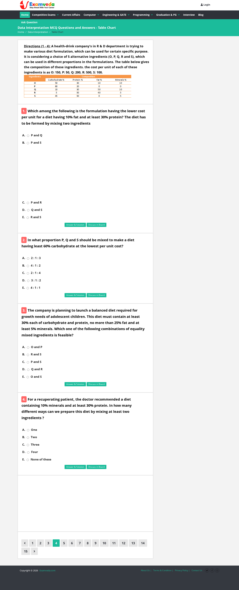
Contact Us (197, 570)
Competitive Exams (43, 14)
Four (34, 452)
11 (114, 543)
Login (206, 4)
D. (23, 210)
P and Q (36, 135)
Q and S (36, 210)
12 (123, 543)
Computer (90, 14)
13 (133, 543)
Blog (200, 14)
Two (34, 437)
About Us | (146, 570)
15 (25, 551)
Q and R (37, 369)
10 (104, 543)
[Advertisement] (86, 172)
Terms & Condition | (163, 570)
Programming (141, 14)
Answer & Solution (75, 224)
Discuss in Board (96, 224)
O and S (36, 377)
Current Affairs (71, 14)
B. (23, 143)
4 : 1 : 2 (36, 265)
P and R (36, 202)
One (34, 430)
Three (35, 445)
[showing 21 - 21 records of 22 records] (24, 543)
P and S (36, 143)
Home (25, 14)
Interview (189, 14)
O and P (36, 347)
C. (23, 202)
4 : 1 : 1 (35, 288)
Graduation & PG (166, 14)
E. (23, 217)
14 (143, 543)
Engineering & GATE (114, 14)
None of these (41, 459)
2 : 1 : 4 (36, 273)
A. (23, 135)
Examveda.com (46, 570)
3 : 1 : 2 (36, 280)
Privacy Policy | (182, 570)
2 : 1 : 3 (36, 258)
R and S (36, 217)
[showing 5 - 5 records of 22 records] (34, 551)
